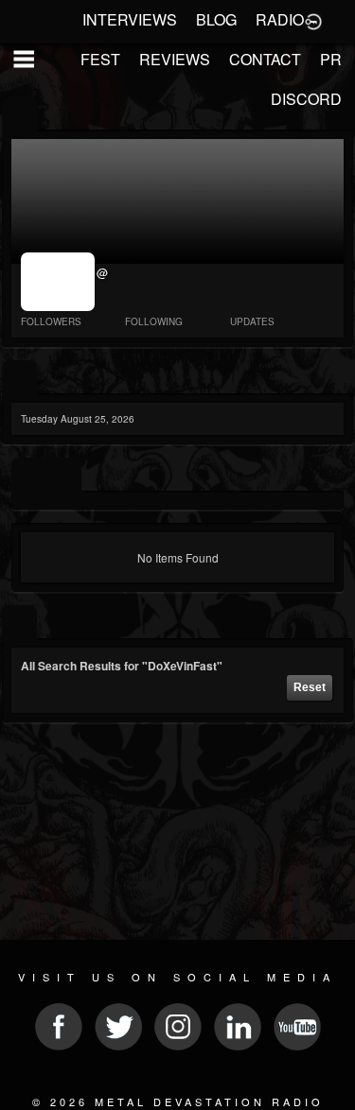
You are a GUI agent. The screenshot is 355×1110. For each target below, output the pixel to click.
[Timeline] (29, 476)
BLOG (216, 19)
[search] (19, 623)
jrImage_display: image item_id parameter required (59, 281)
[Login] (313, 20)
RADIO (280, 19)
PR (331, 59)
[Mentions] (64, 476)
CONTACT (265, 59)
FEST (100, 59)
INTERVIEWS (129, 19)
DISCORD (306, 99)
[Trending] (19, 379)
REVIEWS (174, 59)
